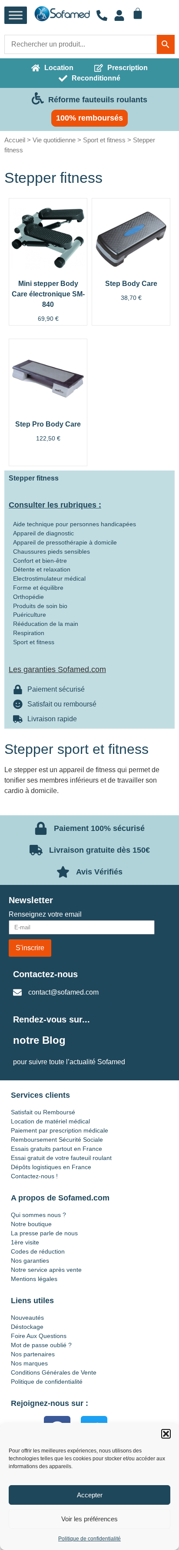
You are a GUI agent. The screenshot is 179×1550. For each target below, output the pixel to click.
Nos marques (29, 1363)
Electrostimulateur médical (49, 578)
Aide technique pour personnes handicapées (74, 524)
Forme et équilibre (38, 587)
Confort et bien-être (40, 560)
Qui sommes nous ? (38, 1214)
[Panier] (138, 13)
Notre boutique (31, 1223)
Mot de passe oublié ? (41, 1345)
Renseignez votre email (45, 914)
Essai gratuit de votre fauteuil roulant (61, 1157)
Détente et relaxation (41, 569)
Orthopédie (28, 596)
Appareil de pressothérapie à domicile (65, 542)
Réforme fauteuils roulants (97, 99)
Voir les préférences (89, 1519)
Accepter (90, 1495)
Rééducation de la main (45, 623)
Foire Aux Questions (38, 1335)
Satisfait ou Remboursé (43, 1112)
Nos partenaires (33, 1354)
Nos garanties (30, 1260)
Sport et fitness (104, 140)
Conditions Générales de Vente (53, 1372)
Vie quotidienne (54, 140)
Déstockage (27, 1326)
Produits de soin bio (40, 605)
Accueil (14, 140)
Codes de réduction (38, 1251)
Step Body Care (131, 283)
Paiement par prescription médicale (59, 1130)
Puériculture (29, 614)
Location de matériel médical (50, 1121)
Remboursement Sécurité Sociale (57, 1139)
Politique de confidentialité (89, 1539)
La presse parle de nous (44, 1233)
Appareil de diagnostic (43, 533)
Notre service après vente (46, 1269)
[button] (166, 1433)
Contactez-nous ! (34, 1176)
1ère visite (25, 1242)
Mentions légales (34, 1278)
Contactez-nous (45, 974)
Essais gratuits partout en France (56, 1148)
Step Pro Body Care (48, 424)
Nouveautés (27, 1317)
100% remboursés (89, 118)
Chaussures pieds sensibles (51, 551)
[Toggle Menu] (16, 15)
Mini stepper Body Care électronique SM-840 (48, 294)
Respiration (28, 632)
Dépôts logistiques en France (51, 1166)
